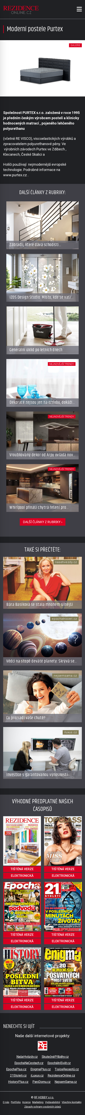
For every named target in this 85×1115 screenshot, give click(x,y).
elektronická (22, 876)
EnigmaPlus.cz (40, 1069)
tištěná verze (22, 869)
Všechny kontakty (71, 1102)
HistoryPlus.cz (18, 1082)
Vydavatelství (52, 1102)
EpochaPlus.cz (16, 1069)
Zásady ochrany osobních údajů (42, 1106)
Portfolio (16, 1102)
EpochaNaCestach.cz (28, 1063)
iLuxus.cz (37, 1075)
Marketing (37, 1102)
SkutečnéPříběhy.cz (55, 1057)
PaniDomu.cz (41, 1082)
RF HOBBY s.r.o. (44, 1097)
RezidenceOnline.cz (61, 1075)
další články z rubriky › (42, 522)
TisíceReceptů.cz (67, 1069)
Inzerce (26, 1102)
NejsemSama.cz (66, 1082)
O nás (6, 1102)
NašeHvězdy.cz (27, 1057)
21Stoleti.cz (18, 1075)
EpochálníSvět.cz (59, 1063)
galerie (75, 45)
